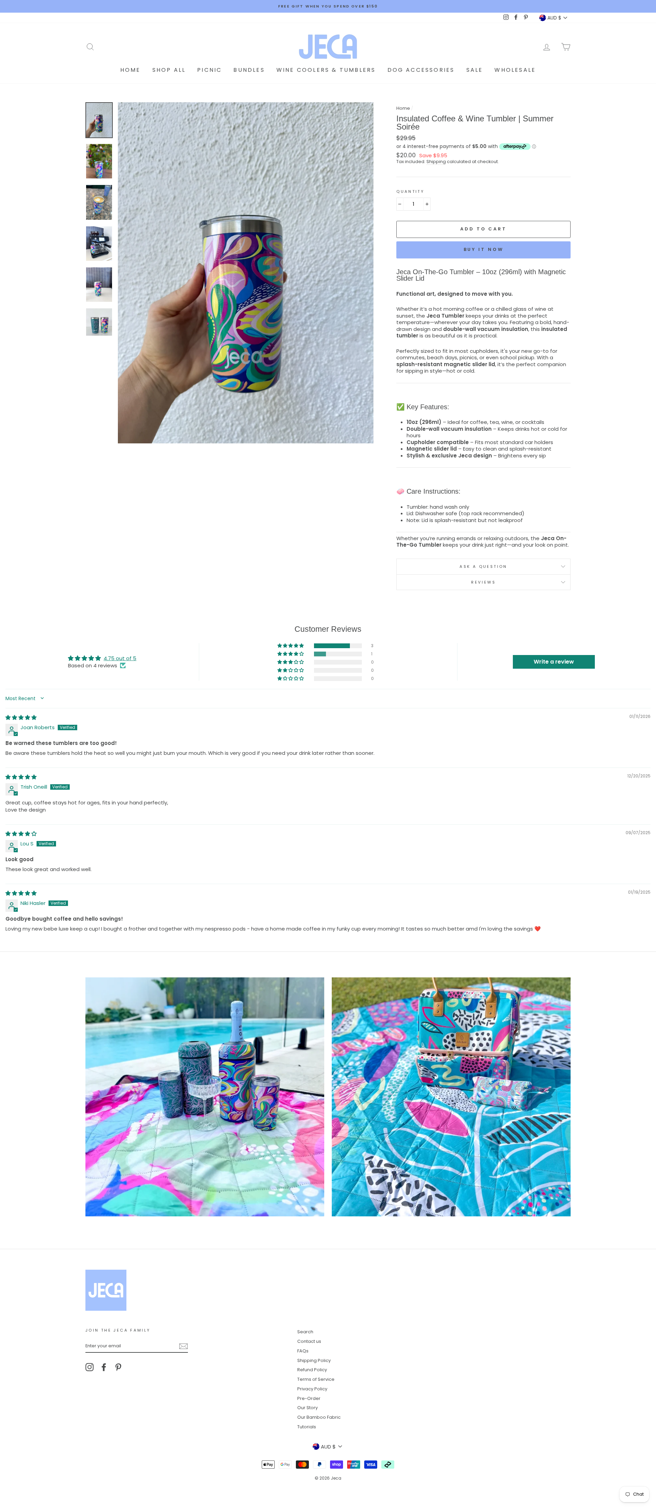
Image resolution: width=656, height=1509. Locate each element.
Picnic (209, 70)
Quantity (410, 191)
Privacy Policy (312, 1389)
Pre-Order (308, 1398)
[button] (291, 645)
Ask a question (483, 566)
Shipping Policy (314, 1360)
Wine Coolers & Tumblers (326, 70)
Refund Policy (312, 1370)
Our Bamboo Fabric (319, 1417)
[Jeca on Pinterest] (118, 1367)
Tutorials (306, 1427)
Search (305, 1332)
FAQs (303, 1351)
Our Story (307, 1408)
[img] (21, 717)
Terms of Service (315, 1379)
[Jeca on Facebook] (104, 1367)
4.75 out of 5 (120, 658)
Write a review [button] (554, 662)
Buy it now (484, 249)
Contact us (309, 1341)
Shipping (436, 161)
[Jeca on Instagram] (89, 1367)
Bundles (248, 70)
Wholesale (515, 70)
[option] (328, 6)
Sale (474, 70)
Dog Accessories (421, 70)
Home (130, 70)
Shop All (169, 70)
